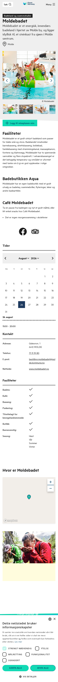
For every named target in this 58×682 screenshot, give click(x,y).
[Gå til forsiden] (29, 3)
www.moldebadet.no (39, 368)
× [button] (54, 619)
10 (6, 290)
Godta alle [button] (15, 668)
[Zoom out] (50, 488)
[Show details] (29, 497)
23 (52, 297)
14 (37, 290)
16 (53, 290)
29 (45, 304)
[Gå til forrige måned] (5, 258)
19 (22, 297)
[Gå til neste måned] (52, 258)
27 (29, 304)
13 (29, 290)
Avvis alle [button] (43, 668)
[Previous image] (7, 80)
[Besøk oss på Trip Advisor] (35, 231)
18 (14, 297)
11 (14, 290)
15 (45, 290)
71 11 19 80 (34, 352)
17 (6, 297)
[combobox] (50, 619)
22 (45, 297)
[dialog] (29, 648)
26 (21, 304)
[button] (29, 676)
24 (6, 304)
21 (37, 297)
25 (14, 304)
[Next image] (50, 80)
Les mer (18, 641)
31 (6, 311)
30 (52, 304)
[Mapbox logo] (11, 520)
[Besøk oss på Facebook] (23, 231)
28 (37, 304)
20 (29, 297)
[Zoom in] (50, 482)
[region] (29, 500)
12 (22, 290)
